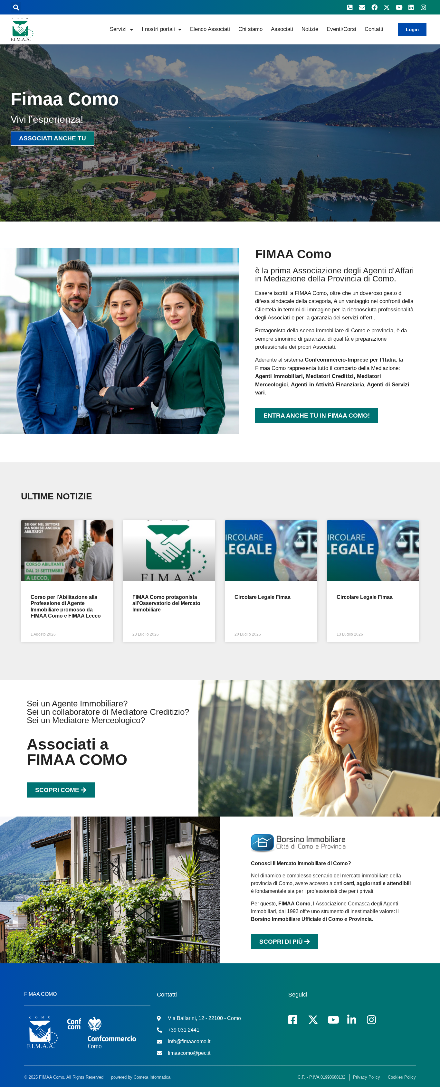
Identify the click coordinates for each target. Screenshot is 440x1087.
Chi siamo (250, 29)
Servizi (118, 29)
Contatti (374, 29)
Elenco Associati (210, 29)
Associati (282, 29)
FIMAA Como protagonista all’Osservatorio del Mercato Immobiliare (166, 603)
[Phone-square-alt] (350, 7)
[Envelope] (362, 7)
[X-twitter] (386, 7)
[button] (16, 7)
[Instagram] (423, 7)
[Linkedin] (411, 7)
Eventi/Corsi (341, 29)
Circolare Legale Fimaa (262, 597)
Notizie (309, 29)
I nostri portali (158, 29)
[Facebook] (374, 7)
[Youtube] (399, 7)
